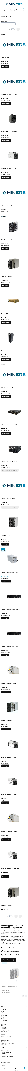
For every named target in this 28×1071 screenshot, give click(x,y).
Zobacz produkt (6, 103)
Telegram (3, 1016)
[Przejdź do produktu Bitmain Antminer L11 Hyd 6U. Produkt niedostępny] (14, 448)
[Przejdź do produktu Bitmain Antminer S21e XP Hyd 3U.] (14, 596)
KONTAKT (3, 1009)
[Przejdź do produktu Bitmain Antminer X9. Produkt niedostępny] (14, 192)
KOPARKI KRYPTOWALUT (19, 13)
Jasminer (3, 1034)
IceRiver (3, 1033)
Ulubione (3, 1065)
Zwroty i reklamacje (5, 1044)
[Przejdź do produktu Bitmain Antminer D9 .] (14, 227)
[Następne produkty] (16, 916)
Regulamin (3, 1053)
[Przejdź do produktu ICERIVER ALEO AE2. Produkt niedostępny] (14, 892)
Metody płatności (5, 1040)
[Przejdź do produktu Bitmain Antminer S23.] (14, 707)
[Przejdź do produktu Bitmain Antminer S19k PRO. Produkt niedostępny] (14, 973)
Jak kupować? (4, 1050)
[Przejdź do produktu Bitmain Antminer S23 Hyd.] (14, 670)
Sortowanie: (4, 21)
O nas (2, 1011)
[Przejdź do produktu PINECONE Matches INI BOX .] (14, 118)
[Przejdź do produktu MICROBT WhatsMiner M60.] (14, 744)
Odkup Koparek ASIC (6, 1025)
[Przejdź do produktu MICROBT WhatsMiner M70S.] (14, 81)
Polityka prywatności (6, 1055)
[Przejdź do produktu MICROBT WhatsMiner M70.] (14, 155)
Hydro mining (4, 1027)
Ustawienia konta (5, 1064)
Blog (2, 1012)
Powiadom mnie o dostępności (10, 470)
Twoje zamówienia (5, 1062)
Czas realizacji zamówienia (7, 1043)
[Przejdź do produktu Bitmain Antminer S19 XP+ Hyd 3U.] (14, 633)
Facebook (3, 1014)
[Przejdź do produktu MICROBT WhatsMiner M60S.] (14, 781)
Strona (10, 29)
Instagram (3, 1015)
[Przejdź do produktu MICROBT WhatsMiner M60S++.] (14, 855)
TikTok (3, 1018)
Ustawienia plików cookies (7, 1056)
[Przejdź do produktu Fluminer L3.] (14, 337)
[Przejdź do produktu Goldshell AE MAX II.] (14, 522)
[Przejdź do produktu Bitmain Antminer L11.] (14, 374)
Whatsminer (4, 1031)
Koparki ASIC (4, 1024)
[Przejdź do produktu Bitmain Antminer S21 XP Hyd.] (14, 818)
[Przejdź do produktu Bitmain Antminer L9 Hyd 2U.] (14, 411)
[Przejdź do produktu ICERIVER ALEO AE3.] (14, 263)
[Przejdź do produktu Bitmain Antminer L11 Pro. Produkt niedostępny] (14, 485)
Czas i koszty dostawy (6, 1041)
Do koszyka (5, 66)
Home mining (4, 1028)
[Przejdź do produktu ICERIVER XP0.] (14, 44)
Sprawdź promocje (9, 960)
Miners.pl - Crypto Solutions (6, 13)
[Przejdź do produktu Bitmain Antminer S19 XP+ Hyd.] (14, 559)
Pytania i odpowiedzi (6, 1052)
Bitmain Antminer (5, 1030)
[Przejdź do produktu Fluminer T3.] (14, 300)
